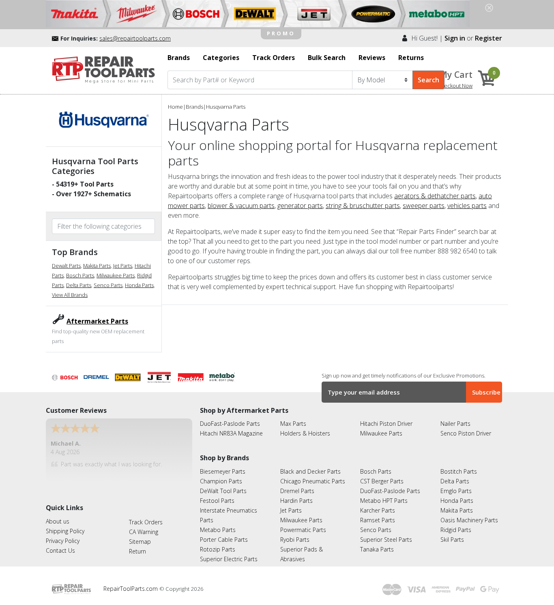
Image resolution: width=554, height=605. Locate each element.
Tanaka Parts (377, 549)
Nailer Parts (455, 423)
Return (137, 551)
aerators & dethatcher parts (435, 195)
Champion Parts (221, 481)
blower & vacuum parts (241, 205)
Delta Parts (78, 285)
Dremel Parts (297, 491)
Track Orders (146, 522)
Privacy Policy (62, 541)
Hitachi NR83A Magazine (231, 433)
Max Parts (293, 423)
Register (488, 38)
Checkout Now (455, 85)
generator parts (300, 205)
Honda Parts (139, 285)
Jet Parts (122, 265)
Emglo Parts (456, 491)
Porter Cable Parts (224, 539)
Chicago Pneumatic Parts (312, 481)
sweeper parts (423, 205)
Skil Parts (452, 539)
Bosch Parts (80, 275)
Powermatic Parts (303, 530)
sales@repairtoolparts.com (135, 38)
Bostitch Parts (458, 471)
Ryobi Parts (294, 539)
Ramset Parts (377, 520)
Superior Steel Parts (386, 539)
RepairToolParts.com (131, 588)
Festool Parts (217, 500)
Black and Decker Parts (310, 471)
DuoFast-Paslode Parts (230, 423)
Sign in (454, 38)
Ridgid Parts (455, 530)
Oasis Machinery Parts (469, 520)
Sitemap (140, 541)
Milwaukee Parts (116, 275)
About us (57, 521)
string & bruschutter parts (363, 205)
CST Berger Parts (382, 481)
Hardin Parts (296, 500)
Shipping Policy (65, 531)
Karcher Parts (377, 510)
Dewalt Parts (66, 265)
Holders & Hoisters (305, 433)
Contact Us (60, 550)
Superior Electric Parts (229, 559)
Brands (194, 106)
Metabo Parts (218, 530)
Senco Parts (108, 285)
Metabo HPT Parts (384, 500)
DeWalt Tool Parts (223, 491)
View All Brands (70, 294)
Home (175, 106)
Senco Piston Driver (465, 433)
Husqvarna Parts (225, 106)
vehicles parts (467, 205)
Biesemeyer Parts (222, 471)
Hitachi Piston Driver (386, 423)
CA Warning (143, 532)
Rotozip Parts (217, 549)
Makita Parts (97, 265)
